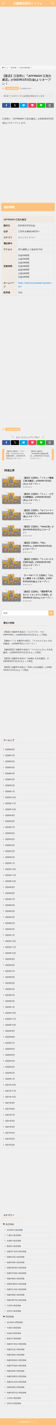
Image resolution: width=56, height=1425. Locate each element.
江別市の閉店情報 (14, 1398)
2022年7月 (10, 1042)
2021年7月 (10, 1114)
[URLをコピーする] (50, 105)
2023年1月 (10, 1006)
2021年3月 (10, 1138)
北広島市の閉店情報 (15, 1322)
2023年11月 (10, 947)
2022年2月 (10, 1072)
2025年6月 (10, 833)
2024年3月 (10, 923)
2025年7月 (10, 827)
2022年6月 (10, 1048)
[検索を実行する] (51, 613)
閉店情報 (10, 1316)
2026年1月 (10, 791)
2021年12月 (10, 1084)
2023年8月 (10, 965)
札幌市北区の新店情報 (15, 1257)
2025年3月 (10, 851)
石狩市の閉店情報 (14, 1403)
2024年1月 (10, 935)
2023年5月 (10, 983)
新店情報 (10, 1224)
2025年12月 (10, 797)
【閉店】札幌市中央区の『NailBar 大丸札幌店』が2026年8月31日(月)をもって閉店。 (26, 660)
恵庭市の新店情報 (14, 1246)
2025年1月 (10, 863)
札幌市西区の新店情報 (15, 1294)
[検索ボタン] (52, 3)
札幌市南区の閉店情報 (15, 1354)
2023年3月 (10, 995)
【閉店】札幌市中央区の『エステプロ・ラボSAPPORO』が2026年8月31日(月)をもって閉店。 (26, 633)
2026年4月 (10, 773)
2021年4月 (10, 1132)
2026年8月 (10, 749)
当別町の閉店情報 (14, 1333)
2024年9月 (10, 887)
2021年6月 (10, 1120)
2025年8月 (10, 821)
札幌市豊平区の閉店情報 (16, 1392)
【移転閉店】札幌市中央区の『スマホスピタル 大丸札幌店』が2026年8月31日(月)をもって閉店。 (28, 651)
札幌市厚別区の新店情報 (16, 1267)
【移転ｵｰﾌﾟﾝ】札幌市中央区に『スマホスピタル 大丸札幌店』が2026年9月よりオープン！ (27, 642)
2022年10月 (10, 1024)
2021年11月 (10, 1090)
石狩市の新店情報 (14, 1311)
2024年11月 (10, 875)
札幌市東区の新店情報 (15, 1278)
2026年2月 (10, 785)
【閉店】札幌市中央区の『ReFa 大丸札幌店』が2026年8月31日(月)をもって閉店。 (27, 668)
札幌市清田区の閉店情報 (16, 1376)
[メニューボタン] (3, 3)
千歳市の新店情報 (14, 1235)
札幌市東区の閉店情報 (15, 1371)
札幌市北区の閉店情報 (15, 1349)
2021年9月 (10, 1102)
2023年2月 (10, 1001)
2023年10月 (10, 953)
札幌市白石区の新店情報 (16, 1289)
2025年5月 (10, 839)
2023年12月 (10, 941)
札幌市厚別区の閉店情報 (16, 1360)
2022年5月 (10, 1054)
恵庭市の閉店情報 (14, 1338)
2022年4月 (10, 1060)
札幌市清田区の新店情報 (16, 1283)
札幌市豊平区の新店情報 (16, 1300)
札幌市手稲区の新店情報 (16, 1273)
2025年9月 (10, 815)
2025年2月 (10, 857)
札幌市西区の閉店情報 (15, 1387)
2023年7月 (10, 971)
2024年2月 (10, 929)
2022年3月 (10, 1066)
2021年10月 (10, 1096)
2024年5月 (10, 911)
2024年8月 (10, 893)
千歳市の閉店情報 (14, 1327)
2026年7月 (10, 755)
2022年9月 (10, 1030)
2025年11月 (10, 803)
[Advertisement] (28, 36)
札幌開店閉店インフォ (28, 3)
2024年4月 (10, 917)
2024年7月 (10, 899)
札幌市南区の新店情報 (15, 1262)
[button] (6, 105)
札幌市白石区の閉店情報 (16, 1381)
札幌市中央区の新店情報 (16, 1251)
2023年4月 (10, 989)
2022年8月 (10, 1036)
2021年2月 (10, 1144)
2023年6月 (10, 977)
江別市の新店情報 (12, 88)
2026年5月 (10, 767)
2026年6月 (10, 761)
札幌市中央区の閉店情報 (16, 1344)
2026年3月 (10, 779)
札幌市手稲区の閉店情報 (16, 1365)
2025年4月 (10, 845)
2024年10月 (10, 881)
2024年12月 (10, 869)
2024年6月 (10, 905)
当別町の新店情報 (14, 1240)
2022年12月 (10, 1012)
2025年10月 (10, 809)
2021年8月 (10, 1108)
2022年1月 (10, 1078)
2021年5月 (10, 1126)
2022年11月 (10, 1018)
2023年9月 (10, 959)
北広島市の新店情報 (15, 1230)
